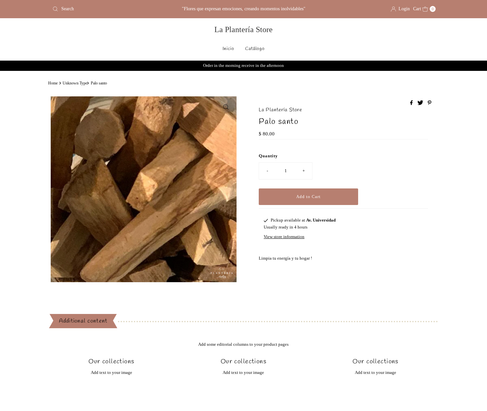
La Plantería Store (243, 29)
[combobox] (112, 9)
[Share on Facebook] (412, 103)
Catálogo (255, 49)
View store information (284, 236)
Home (53, 83)
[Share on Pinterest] (429, 103)
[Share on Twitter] (420, 103)
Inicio (228, 49)
